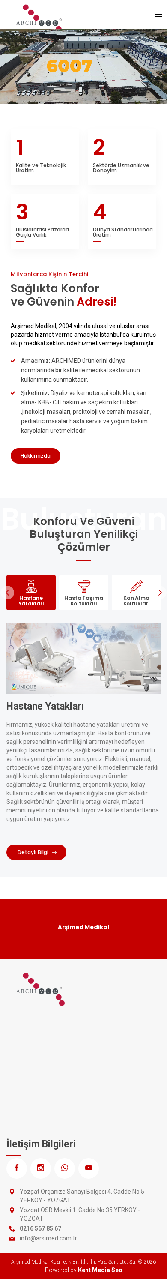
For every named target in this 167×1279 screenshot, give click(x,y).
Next (160, 592)
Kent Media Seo (100, 1270)
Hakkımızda (36, 455)
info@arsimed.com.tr (48, 1238)
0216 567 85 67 (40, 1228)
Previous (7, 592)
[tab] (31, 592)
